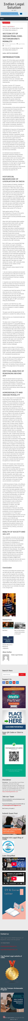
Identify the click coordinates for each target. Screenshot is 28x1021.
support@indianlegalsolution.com (9, 949)
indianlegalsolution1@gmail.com (12, 805)
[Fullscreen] (23, 869)
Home (4, 26)
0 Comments (8, 45)
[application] (14, 864)
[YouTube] (14, 682)
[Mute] (21, 869)
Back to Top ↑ (14, 1019)
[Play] (4, 869)
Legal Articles (10, 26)
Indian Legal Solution (14, 5)
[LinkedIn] (10, 682)
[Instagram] (7, 682)
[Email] (17, 682)
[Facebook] (3, 682)
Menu (2, 18)
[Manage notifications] (4, 1017)
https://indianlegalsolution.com (10, 791)
